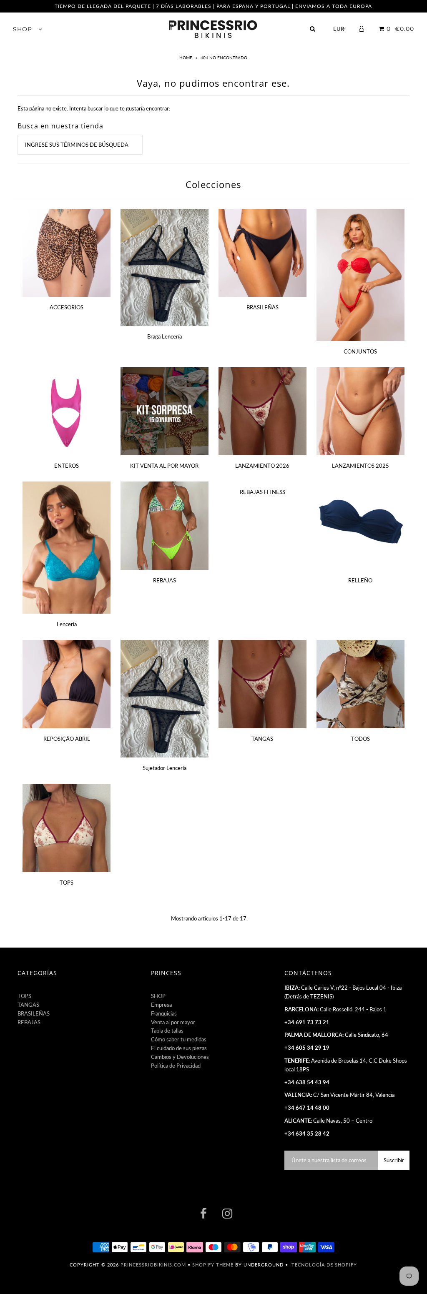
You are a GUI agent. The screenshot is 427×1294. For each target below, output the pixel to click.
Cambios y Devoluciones (180, 1056)
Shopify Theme (213, 1264)
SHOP (23, 29)
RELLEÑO (360, 580)
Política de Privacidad (176, 1065)
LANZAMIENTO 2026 (262, 465)
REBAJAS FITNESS (262, 492)
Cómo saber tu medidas (178, 1039)
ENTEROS (66, 465)
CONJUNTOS (360, 351)
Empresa (161, 1004)
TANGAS (262, 738)
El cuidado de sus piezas (179, 1048)
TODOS (360, 738)
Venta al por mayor (173, 1022)
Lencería (67, 624)
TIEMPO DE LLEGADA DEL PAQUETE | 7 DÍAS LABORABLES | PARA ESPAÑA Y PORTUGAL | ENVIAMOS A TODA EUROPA (213, 6)
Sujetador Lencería (164, 768)
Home (186, 57)
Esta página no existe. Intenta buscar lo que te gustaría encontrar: (94, 108)
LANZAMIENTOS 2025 (360, 465)
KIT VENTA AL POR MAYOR (164, 465)
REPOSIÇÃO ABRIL (66, 738)
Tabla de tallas (167, 1030)
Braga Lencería (164, 336)
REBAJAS (164, 580)
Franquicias (164, 1013)
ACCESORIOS (66, 307)
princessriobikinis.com (153, 1264)
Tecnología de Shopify (324, 1264)
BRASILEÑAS (262, 307)
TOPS (66, 882)
